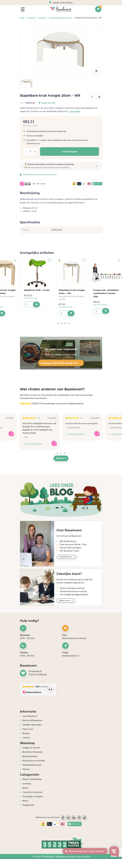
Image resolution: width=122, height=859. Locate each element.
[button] (92, 97)
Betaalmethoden (29, 756)
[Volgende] (106, 289)
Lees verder (75, 111)
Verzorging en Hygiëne (32, 796)
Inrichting (42, 18)
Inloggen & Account (31, 747)
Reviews (60, 458)
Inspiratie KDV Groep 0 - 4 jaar (60, 18)
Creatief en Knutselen (32, 792)
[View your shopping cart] (98, 9)
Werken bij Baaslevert (32, 720)
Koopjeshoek (28, 805)
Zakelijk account (65, 600)
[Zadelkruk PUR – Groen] (38, 273)
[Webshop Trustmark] (11, 433)
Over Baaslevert (29, 716)
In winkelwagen (69, 151)
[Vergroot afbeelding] (96, 71)
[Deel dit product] (99, 97)
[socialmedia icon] (63, 818)
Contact (26, 737)
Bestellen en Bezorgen (32, 752)
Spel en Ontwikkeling (31, 779)
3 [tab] (65, 323)
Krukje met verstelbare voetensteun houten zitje (106, 293)
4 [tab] (68, 323)
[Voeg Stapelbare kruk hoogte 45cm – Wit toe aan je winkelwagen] (71, 313)
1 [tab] (58, 323)
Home (22, 18)
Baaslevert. (50, 856)
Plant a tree (27, 729)
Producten (31, 18)
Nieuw (25, 801)
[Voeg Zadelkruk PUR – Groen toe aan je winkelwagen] (36, 304)
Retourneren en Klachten (33, 760)
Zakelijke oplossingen (32, 724)
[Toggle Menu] (23, 9)
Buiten (25, 788)
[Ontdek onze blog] (61, 499)
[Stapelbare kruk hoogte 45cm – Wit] (72, 273)
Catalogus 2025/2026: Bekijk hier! (60, 362)
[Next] (106, 431)
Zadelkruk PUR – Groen (37, 290)
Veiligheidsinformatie (31, 765)
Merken (26, 769)
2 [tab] (61, 323)
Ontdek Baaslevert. (65, 557)
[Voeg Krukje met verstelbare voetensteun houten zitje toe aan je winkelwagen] (105, 311)
